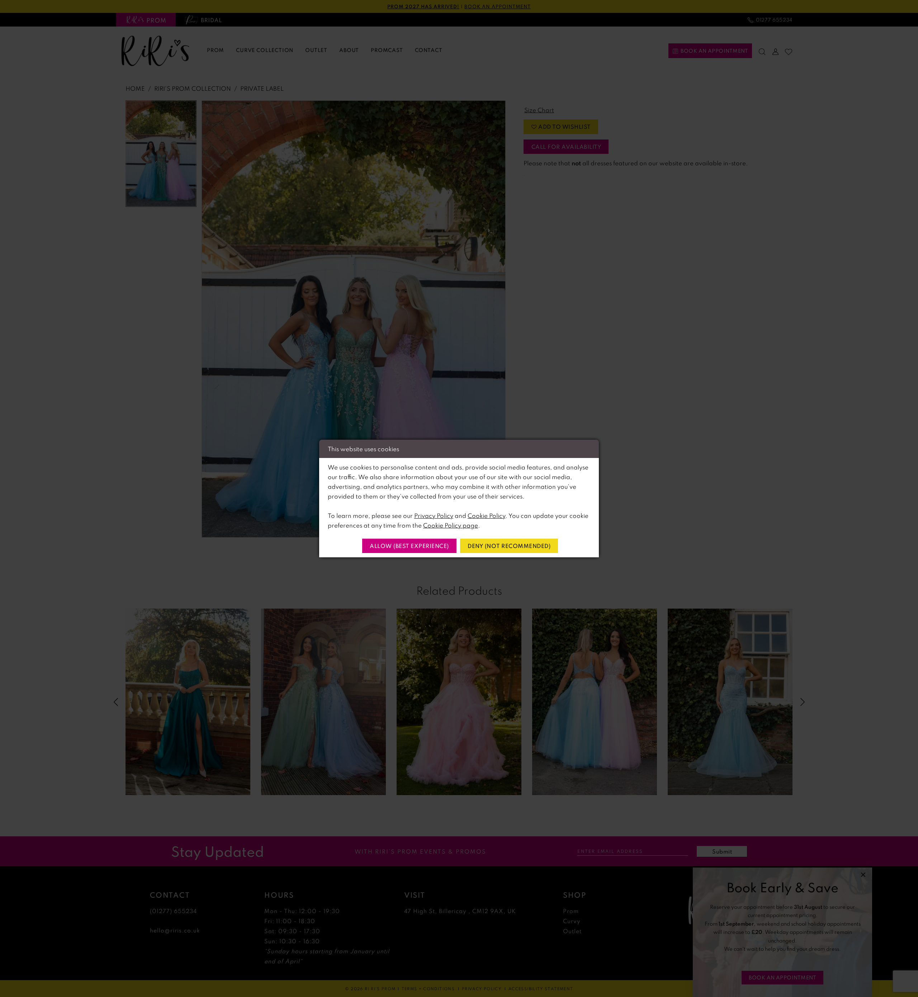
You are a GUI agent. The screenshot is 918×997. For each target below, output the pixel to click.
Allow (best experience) (409, 545)
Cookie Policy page (450, 525)
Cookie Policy (486, 515)
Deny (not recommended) (509, 545)
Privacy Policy (433, 515)
